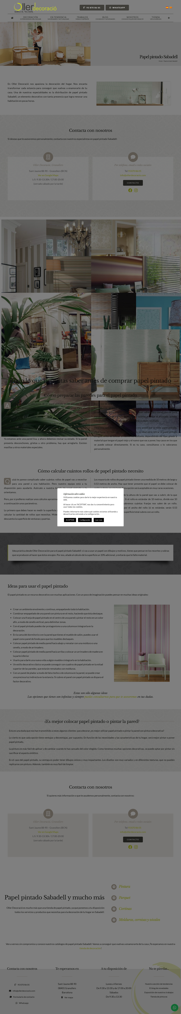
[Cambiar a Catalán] (171, 7)
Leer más (98, 520)
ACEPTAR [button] (70, 520)
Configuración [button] (85, 520)
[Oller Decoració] (35, 3)
